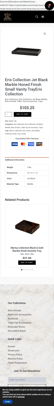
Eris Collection (11, 99)
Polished (8, 134)
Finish (28, 131)
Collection (18, 131)
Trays (40, 101)
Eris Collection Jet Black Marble (33, 99)
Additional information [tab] (14, 160)
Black (11, 131)
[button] (43, 17)
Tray (18, 134)
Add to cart (23, 114)
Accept (7, 402)
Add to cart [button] (27, 262)
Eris (24, 131)
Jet (32, 131)
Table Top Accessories (27, 101)
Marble (37, 131)
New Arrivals (10, 101)
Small (14, 134)
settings (21, 397)
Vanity (23, 134)
